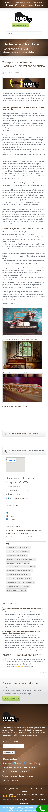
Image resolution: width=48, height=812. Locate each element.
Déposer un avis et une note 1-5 (25, 655)
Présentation (8, 2)
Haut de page (24, 803)
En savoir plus (30, 810)
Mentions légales (38, 2)
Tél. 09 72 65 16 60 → (20, 25)
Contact (28, 2)
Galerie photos (19, 2)
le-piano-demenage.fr (25, 789)
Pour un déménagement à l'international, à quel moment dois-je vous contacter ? (21, 632)
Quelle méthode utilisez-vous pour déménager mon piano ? (22, 609)
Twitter (30, 5)
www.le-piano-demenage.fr (19, 498)
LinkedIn (40, 5)
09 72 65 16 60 (15, 494)
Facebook (21, 5)
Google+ (10, 5)
